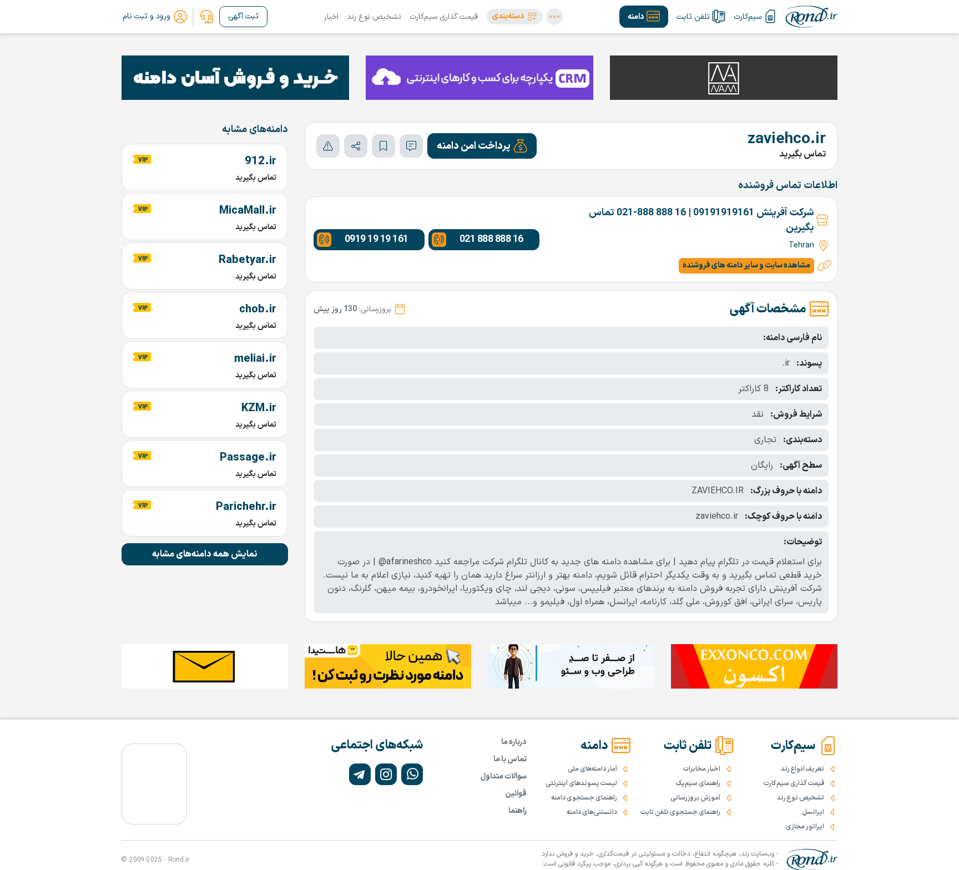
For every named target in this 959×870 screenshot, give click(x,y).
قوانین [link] (516, 794)
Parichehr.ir (246, 507)
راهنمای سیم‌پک (698, 783)
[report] (328, 146)
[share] (355, 146)
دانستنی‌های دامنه (592, 812)
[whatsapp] (412, 774)
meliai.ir (255, 359)
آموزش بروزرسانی (695, 798)
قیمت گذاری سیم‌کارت (444, 17)
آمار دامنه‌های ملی (592, 769)
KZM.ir (258, 408)
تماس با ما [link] (510, 759)
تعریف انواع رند (802, 769)
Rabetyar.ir (247, 260)
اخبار (331, 17)
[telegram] (360, 774)
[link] (206, 17)
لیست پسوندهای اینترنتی (581, 783)
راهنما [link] (517, 811)
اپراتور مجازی (805, 827)
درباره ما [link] (514, 742)
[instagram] (386, 774)
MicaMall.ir (247, 211)
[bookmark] (383, 146)
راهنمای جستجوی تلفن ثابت (680, 812)
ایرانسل (813, 812)
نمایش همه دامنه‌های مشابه (205, 554)
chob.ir (257, 309)
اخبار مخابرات (701, 769)
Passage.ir (248, 457)
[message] (411, 146)
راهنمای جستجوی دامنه (584, 798)
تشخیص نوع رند (374, 17)
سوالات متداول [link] (504, 776)
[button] (514, 16)
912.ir (260, 161)
